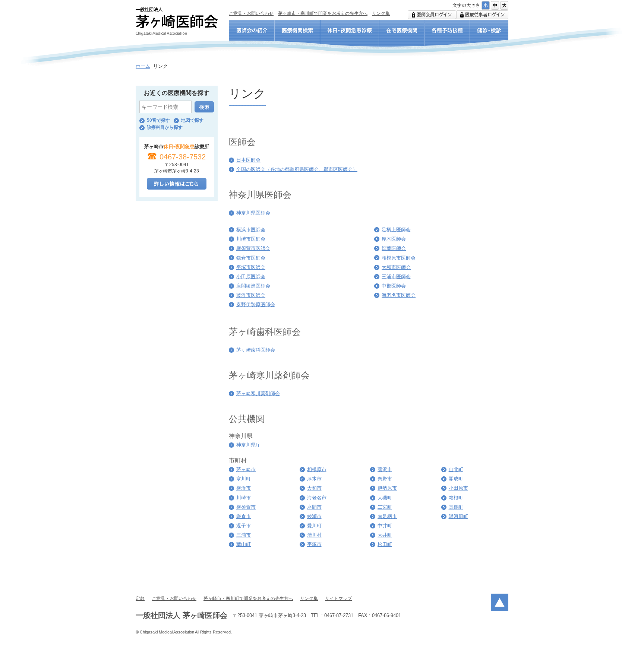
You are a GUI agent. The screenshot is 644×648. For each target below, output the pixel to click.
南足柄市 (387, 516)
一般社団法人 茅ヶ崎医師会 (177, 21)
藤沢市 (385, 469)
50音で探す (158, 120)
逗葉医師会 (394, 248)
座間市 (314, 507)
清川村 (314, 535)
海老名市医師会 (399, 295)
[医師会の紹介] (252, 35)
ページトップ (499, 602)
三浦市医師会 (396, 276)
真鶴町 (456, 507)
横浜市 (243, 488)
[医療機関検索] (297, 35)
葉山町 (243, 544)
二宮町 (385, 507)
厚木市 (314, 479)
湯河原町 (458, 516)
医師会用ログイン (432, 14)
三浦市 (243, 535)
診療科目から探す (165, 127)
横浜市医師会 (250, 229)
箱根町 (456, 498)
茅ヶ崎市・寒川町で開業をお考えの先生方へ (322, 13)
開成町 (456, 479)
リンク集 (381, 13)
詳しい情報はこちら (176, 184)
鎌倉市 (243, 516)
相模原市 (316, 469)
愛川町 (314, 525)
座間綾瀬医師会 (253, 286)
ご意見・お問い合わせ (251, 13)
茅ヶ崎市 (246, 469)
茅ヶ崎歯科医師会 (255, 350)
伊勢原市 (387, 488)
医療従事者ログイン (482, 14)
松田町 (385, 544)
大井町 (385, 535)
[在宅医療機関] (401, 35)
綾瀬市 (314, 516)
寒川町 (243, 479)
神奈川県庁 (248, 445)
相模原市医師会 (399, 258)
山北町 (456, 469)
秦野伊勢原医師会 (255, 304)
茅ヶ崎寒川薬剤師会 (258, 393)
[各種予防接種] (447, 35)
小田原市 (458, 488)
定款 (140, 598)
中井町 (385, 525)
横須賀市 (246, 507)
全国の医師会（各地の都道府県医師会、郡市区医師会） (296, 169)
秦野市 (385, 479)
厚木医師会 (394, 239)
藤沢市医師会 (250, 295)
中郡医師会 (394, 286)
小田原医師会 (250, 276)
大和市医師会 (396, 267)
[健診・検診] (489, 35)
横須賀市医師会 (253, 248)
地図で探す (192, 120)
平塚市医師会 (250, 267)
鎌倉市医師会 (250, 258)
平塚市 (314, 544)
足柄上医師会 (396, 229)
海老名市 (316, 498)
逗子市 (243, 525)
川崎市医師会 (250, 239)
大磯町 (385, 498)
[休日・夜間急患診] (349, 35)
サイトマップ (338, 598)
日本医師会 (248, 160)
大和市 (314, 488)
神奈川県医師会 (253, 213)
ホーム (143, 66)
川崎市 (243, 498)
